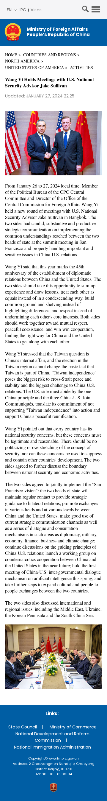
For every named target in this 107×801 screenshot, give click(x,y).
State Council (22, 727)
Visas (36, 10)
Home (11, 54)
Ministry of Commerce (73, 727)
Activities (81, 67)
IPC (23, 10)
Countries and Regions (49, 54)
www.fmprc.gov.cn (63, 758)
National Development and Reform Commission (52, 737)
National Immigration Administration (52, 747)
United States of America (34, 67)
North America (22, 61)
